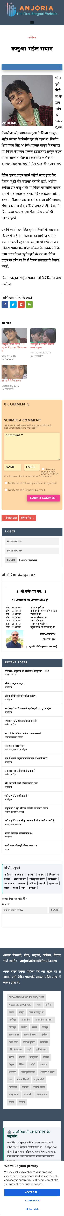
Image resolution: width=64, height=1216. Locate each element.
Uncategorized (12, 749)
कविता (7, 724)
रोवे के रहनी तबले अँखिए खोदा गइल (21, 783)
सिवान (22, 1102)
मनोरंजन (32, 37)
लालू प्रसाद (14, 1094)
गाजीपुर (12, 1020)
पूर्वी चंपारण (41, 1049)
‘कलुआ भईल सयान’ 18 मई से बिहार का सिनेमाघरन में (14, 348)
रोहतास (25, 1087)
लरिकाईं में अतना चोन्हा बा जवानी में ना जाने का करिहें (29, 820)
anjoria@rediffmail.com (38, 961)
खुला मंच (54, 883)
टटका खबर (14, 1034)
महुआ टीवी (39, 1079)
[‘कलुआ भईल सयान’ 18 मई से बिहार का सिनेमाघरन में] (14, 335)
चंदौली (24, 1027)
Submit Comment (43, 498)
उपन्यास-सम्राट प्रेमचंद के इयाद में (20, 771)
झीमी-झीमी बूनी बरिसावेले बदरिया (20, 696)
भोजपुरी (12, 1072)
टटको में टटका (30, 1034)
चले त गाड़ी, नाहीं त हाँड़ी (16, 796)
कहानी (7, 812)
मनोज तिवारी (23, 1079)
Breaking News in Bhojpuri (26, 997)
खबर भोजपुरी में (36, 1012)
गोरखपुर (12, 1027)
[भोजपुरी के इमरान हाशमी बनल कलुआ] (43, 335)
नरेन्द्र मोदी (13, 1042)
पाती (29, 1049)
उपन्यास (22, 883)
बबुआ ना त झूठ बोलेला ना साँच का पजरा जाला (26, 808)
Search (6, 904)
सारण (11, 1102)
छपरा (34, 1027)
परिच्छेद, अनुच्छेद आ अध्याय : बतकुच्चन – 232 (27, 671)
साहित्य (13, 724)
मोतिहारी (13, 1087)
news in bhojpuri (20, 1005)
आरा (38, 1005)
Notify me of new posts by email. (27, 490)
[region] (32, 1188)
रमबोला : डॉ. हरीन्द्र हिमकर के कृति (21, 721)
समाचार (31, 875)
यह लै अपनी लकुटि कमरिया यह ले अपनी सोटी (26, 758)
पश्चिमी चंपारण (15, 1049)
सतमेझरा (13, 675)
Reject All (32, 1209)
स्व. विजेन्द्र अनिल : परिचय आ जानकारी (23, 733)
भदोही (32, 1064)
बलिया (46, 1057)
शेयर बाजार (42, 1094)
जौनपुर (45, 1027)
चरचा (7, 824)
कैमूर (21, 1012)
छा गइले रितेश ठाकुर (11, 380)
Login (11, 560)
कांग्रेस (11, 1012)
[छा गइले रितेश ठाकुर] (14, 372)
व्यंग (24, 888)
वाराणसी (28, 1094)
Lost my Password (28, 560)
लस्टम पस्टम (39, 1087)
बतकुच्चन (34, 1057)
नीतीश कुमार (29, 1042)
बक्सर (11, 1057)
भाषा (7, 675)
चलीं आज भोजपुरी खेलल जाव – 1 (21, 845)
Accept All (32, 1192)
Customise (32, 1200)
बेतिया (21, 1064)
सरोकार (20, 737)
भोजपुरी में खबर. (47, 1072)
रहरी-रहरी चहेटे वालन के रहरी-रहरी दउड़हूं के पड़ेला (28, 708)
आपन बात (9, 883)
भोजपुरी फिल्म (28, 1072)
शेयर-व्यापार (20, 879)
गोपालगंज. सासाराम (44, 1020)
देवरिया (44, 1034)
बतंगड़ (22, 1057)
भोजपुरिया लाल (11, 737)
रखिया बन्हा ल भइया (14, 683)
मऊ (10, 1079)
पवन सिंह (44, 1042)
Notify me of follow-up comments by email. (32, 483)
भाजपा (43, 1064)
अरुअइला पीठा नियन (14, 746)
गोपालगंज (25, 1020)
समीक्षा (32, 888)
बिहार (11, 1064)
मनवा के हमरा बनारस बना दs (18, 833)
